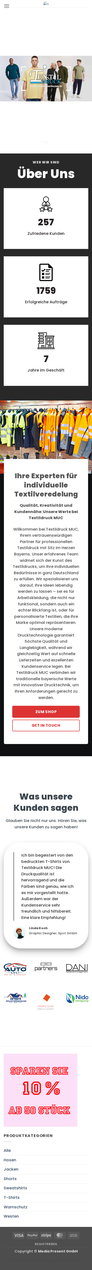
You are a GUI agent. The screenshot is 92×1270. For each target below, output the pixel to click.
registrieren (46, 1244)
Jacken (11, 1169)
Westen (11, 1216)
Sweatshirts (15, 1188)
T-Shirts (12, 1197)
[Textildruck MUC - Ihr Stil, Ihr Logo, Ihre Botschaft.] (46, 3)
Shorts (10, 1179)
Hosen (10, 1160)
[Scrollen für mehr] (46, 142)
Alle (7, 1150)
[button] (7, 6)
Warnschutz (15, 1207)
